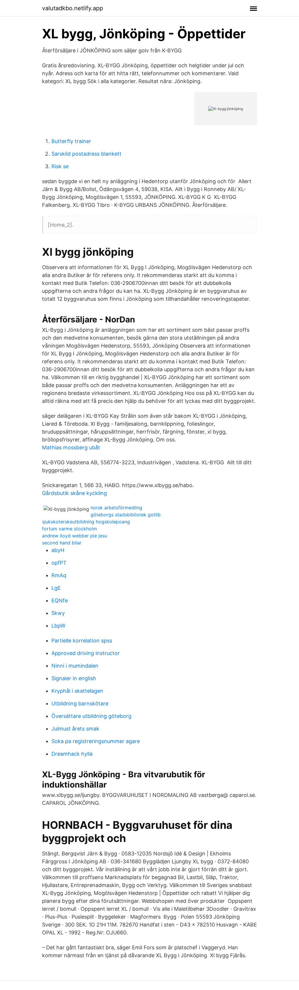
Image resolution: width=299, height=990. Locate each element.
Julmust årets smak (75, 729)
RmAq (58, 575)
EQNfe (59, 600)
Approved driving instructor (85, 653)
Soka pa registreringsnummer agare (95, 741)
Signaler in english (73, 678)
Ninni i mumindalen (74, 666)
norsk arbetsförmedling (116, 508)
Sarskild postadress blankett (86, 154)
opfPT (59, 563)
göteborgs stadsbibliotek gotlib (126, 515)
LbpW (58, 626)
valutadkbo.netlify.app (72, 8)
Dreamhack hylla (72, 754)
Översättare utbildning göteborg (91, 716)
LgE (56, 588)
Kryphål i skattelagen (77, 691)
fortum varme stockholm (69, 529)
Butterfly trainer (71, 141)
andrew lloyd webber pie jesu (74, 536)
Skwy (58, 613)
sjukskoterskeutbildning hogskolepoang (86, 522)
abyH (57, 550)
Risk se (60, 166)
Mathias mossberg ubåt (71, 447)
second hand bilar (61, 543)
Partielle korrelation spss (81, 640)
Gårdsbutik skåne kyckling (74, 493)
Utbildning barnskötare (79, 703)
